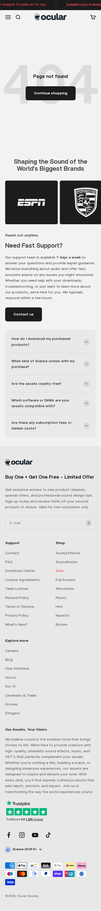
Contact (12, 553)
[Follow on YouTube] (35, 835)
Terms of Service (19, 607)
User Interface (17, 668)
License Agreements (22, 580)
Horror (10, 677)
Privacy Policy (16, 615)
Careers (12, 651)
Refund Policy (17, 598)
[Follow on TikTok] (48, 835)
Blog (9, 660)
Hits (59, 607)
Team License (16, 589)
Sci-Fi (10, 686)
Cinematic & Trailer (21, 695)
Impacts (62, 615)
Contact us (23, 314)
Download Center (20, 571)
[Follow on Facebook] (8, 835)
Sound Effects (68, 553)
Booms (62, 624)
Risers (61, 598)
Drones (11, 704)
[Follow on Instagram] (21, 835)
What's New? (16, 624)
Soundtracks (66, 562)
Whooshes (65, 589)
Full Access (65, 580)
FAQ (8, 562)
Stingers (12, 713)
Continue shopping (50, 93)
